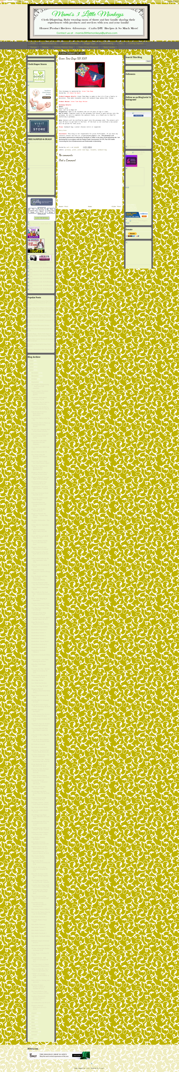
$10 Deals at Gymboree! (39, 747)
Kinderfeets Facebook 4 (39, 644)
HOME (33, 43)
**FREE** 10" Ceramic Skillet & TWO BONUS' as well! (40, 975)
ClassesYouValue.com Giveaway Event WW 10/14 (38, 504)
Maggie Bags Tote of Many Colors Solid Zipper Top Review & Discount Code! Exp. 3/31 (41, 309)
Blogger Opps (89, 43)
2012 (32, 1038)
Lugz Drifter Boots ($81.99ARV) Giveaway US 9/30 (40, 862)
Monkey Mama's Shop (63, 47)
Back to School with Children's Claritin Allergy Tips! (40, 571)
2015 (32, 364)
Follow (128, 105)
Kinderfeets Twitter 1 (38, 638)
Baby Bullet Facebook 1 (38, 917)
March (34, 1028)
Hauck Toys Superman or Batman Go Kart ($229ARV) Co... (39, 467)
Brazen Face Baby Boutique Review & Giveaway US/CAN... (40, 770)
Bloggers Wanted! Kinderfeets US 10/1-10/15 (39, 1007)
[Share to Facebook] (89, 147)
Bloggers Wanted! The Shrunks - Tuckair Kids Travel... (39, 515)
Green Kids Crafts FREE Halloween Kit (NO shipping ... (39, 442)
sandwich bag (102, 150)
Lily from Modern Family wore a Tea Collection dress (39, 542)
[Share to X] (87, 147)
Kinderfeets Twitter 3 (38, 633)
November (35, 376)
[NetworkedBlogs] (138, 113)
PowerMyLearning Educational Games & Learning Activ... (38, 904)
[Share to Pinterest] (91, 147)
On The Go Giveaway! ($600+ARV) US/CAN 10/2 (39, 531)
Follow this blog (138, 115)
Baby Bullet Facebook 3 (38, 933)
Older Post (116, 206)
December (35, 373)
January (34, 1035)
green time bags (83, 150)
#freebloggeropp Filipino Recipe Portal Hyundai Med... (39, 891)
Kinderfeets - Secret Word (39, 641)
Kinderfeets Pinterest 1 (39, 630)
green (74, 150)
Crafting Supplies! (135, 43)
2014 (32, 367)
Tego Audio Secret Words (39, 807)
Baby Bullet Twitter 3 (38, 927)
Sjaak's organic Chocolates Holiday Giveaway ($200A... (39, 393)
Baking (45, 47)
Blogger (101, 1068)
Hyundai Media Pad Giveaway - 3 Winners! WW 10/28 (39, 782)
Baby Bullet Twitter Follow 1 (40, 909)
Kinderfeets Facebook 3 (39, 647)
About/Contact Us (48, 43)
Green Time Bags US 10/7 (39, 686)
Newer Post (63, 206)
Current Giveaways (70, 43)
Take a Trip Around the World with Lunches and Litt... (40, 898)
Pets (121, 43)
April (33, 1025)
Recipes (33, 47)
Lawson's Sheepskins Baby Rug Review (40, 349)
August (34, 1013)
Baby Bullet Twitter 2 (38, 930)
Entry (61, 130)
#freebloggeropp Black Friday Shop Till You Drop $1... (40, 793)
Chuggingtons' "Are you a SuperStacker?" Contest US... (39, 488)
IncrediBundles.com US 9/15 (40, 1003)
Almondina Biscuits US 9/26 (40, 945)
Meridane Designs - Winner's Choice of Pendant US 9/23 (38, 986)
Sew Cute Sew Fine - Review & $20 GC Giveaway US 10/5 (40, 670)
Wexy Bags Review (37, 680)
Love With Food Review (39, 683)
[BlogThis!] (86, 147)
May (33, 1022)
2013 (32, 370)
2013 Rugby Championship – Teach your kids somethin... (40, 386)
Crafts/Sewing (107, 43)
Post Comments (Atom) (95, 211)
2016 (32, 361)
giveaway (68, 150)
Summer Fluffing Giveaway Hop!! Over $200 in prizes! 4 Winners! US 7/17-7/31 (40, 302)
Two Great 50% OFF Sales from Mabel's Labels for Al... (39, 730)
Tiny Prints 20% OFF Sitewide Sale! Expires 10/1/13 (39, 456)
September (35, 382)
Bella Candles (109, 47)
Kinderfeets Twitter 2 (38, 635)
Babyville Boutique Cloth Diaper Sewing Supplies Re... (39, 875)
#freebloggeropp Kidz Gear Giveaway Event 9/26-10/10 (40, 823)
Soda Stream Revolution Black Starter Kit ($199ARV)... (39, 413)
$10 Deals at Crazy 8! (38, 744)
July (33, 1016)
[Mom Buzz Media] (138, 152)
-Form (64, 130)
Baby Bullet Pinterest (38, 924)
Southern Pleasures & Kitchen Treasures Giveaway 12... (38, 998)
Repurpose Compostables (39, 627)
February (35, 1031)
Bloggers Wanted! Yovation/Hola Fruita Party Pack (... (40, 690)
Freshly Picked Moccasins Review (38, 325)
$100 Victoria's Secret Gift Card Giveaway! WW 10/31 (39, 436)
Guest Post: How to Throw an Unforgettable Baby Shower (40, 424)
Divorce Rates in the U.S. (39, 452)
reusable (93, 150)
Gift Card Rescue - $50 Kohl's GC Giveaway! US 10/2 (39, 959)
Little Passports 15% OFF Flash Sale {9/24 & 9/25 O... (39, 553)
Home (90, 206)
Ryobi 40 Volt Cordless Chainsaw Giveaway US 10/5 (39, 869)
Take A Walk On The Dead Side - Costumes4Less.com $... (40, 594)
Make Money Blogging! (88, 47)
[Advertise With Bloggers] (138, 220)
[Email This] (84, 147)
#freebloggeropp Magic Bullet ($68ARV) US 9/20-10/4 (40, 816)
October (34, 379)
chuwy (88, 1068)
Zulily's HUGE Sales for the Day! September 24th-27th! (40, 560)
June (33, 1019)
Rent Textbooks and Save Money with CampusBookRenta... (39, 578)
